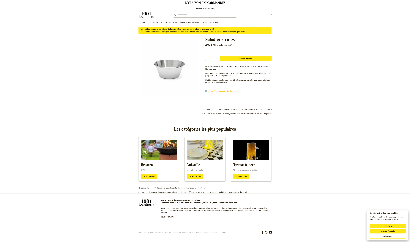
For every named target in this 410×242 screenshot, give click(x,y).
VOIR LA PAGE (149, 176)
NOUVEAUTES (171, 22)
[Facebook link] (262, 232)
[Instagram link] (266, 232)
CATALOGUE (154, 22)
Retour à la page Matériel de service (223, 91)
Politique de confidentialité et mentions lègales (190, 232)
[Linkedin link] (270, 232)
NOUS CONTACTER (210, 22)
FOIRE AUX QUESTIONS (189, 22)
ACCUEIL (141, 22)
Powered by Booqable (218, 232)
